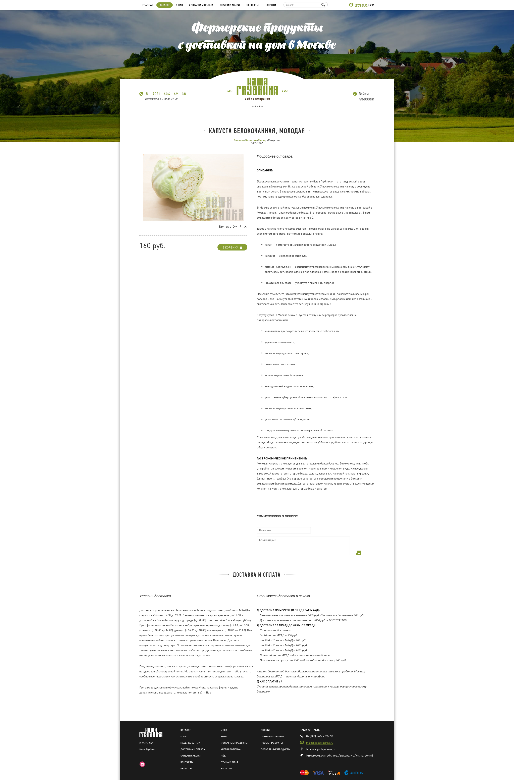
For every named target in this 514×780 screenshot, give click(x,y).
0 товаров (361, 4)
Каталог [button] (165, 4)
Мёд (223, 755)
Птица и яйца (229, 762)
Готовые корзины (272, 736)
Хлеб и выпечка (231, 749)
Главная (148, 4)
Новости (270, 4)
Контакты (252, 4)
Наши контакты (310, 729)
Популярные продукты (275, 749)
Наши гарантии (190, 742)
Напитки (226, 768)
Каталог (251, 140)
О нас (179, 4)
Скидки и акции (230, 4)
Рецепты (186, 768)
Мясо (224, 729)
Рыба (224, 736)
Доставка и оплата (201, 4)
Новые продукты (272, 742)
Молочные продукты (234, 742)
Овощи (262, 140)
